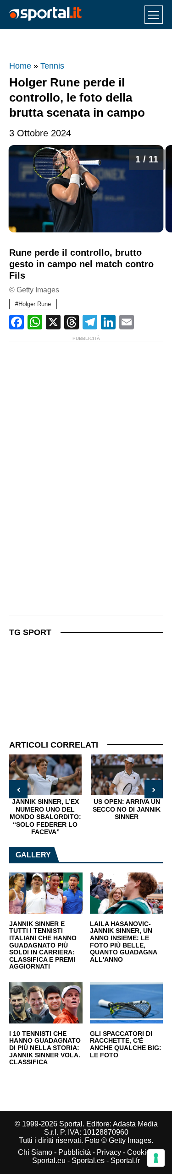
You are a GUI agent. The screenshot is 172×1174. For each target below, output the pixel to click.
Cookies (140, 1152)
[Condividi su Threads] (71, 322)
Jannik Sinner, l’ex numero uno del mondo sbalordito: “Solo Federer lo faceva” (45, 816)
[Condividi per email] (126, 322)
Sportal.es (88, 1160)
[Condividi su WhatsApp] (35, 322)
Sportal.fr (125, 1160)
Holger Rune (34, 304)
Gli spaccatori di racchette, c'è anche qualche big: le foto (125, 1044)
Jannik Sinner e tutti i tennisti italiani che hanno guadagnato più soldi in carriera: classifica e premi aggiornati (43, 945)
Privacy (109, 1152)
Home (20, 65)
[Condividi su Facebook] (16, 322)
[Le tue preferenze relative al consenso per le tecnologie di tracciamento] (156, 1158)
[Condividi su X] (53, 322)
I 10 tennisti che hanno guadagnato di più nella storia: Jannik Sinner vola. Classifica (45, 1048)
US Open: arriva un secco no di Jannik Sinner (127, 809)
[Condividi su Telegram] (90, 322)
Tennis (52, 65)
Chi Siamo (35, 1152)
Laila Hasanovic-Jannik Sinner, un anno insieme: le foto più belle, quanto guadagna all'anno (123, 942)
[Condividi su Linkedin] (108, 322)
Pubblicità (74, 1152)
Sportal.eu (49, 1160)
